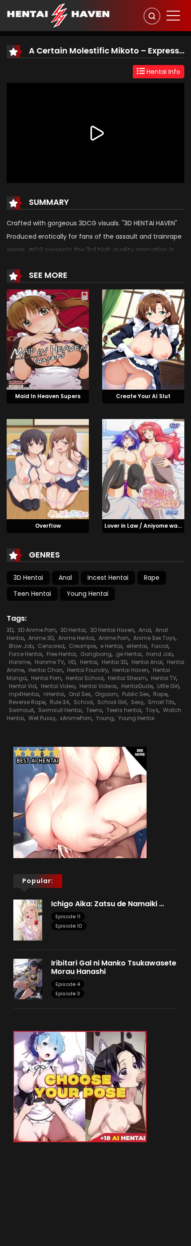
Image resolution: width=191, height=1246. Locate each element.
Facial (159, 646)
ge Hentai (129, 654)
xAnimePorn (76, 718)
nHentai (54, 694)
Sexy (137, 702)
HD (72, 662)
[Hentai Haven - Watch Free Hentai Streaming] (58, 15)
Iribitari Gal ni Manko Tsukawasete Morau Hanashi (113, 967)
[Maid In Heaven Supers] (48, 339)
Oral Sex (80, 694)
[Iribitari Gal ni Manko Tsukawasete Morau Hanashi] (27, 978)
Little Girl (168, 686)
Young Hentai (87, 593)
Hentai (88, 662)
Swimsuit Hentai (60, 710)
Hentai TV (163, 678)
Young (105, 718)
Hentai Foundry (87, 670)
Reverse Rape (27, 702)
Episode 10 (69, 925)
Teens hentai (124, 710)
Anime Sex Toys (154, 638)
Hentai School (84, 678)
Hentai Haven (130, 670)
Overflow (48, 525)
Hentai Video (58, 686)
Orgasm (106, 694)
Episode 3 (68, 993)
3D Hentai (28, 577)
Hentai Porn (46, 678)
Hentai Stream (127, 678)
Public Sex (135, 694)
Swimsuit (21, 710)
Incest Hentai (108, 577)
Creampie (82, 646)
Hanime (19, 662)
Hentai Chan (45, 670)
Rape (151, 577)
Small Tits (161, 702)
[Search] (151, 16)
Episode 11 (68, 916)
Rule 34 (59, 702)
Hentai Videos (98, 686)
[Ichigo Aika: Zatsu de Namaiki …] (27, 919)
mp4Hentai (24, 694)
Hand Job (159, 654)
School (83, 702)
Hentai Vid (22, 686)
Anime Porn (114, 638)
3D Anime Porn (37, 630)
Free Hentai (61, 654)
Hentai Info (162, 71)
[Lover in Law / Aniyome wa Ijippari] (143, 468)
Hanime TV (49, 662)
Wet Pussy (42, 718)
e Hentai (111, 646)
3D (10, 630)
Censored (51, 646)
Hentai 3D (114, 662)
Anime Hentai (76, 638)
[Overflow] (48, 468)
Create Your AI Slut (143, 396)
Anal (65, 577)
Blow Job (21, 646)
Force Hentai (25, 654)
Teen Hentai (32, 593)
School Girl (112, 702)
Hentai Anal (147, 662)
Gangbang (95, 654)
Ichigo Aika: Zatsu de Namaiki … (107, 904)
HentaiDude (137, 686)
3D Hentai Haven (112, 630)
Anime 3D (41, 638)
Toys (152, 710)
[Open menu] (173, 15)
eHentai (137, 646)
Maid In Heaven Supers (47, 396)
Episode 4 (68, 984)
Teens (94, 710)
